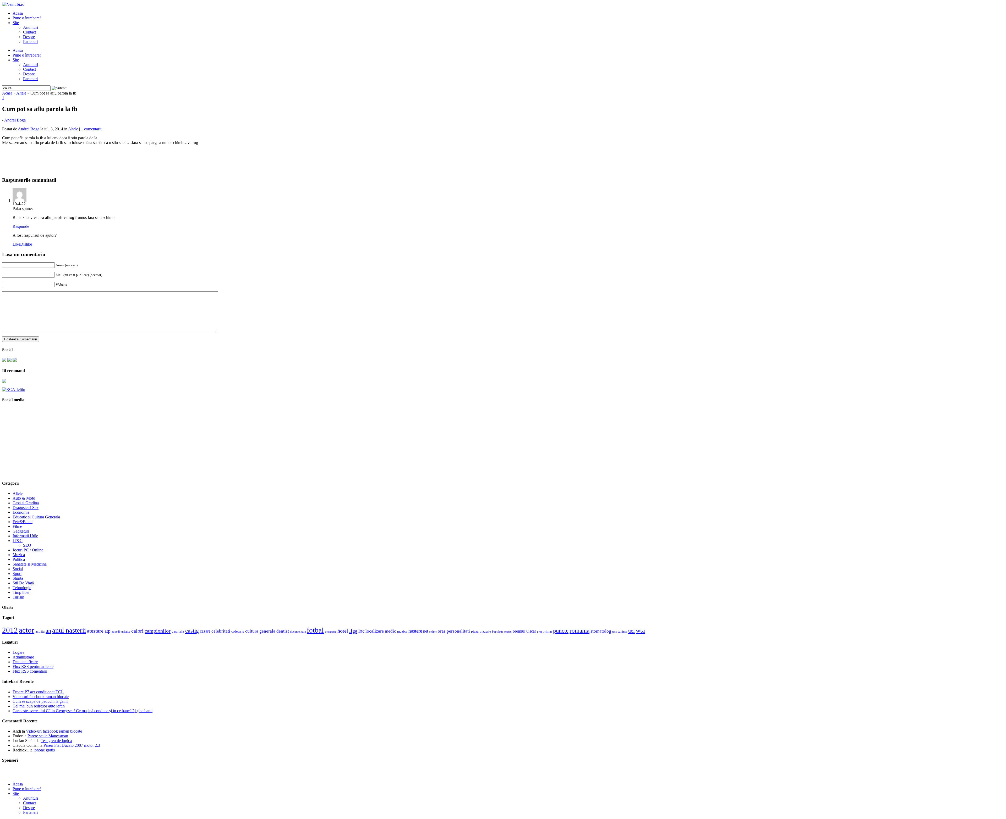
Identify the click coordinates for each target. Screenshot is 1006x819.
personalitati (458, 631)
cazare (205, 631)
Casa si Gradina (26, 503)
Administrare (23, 657)
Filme (17, 526)
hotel (342, 631)
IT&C (18, 540)
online (433, 631)
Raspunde (21, 226)
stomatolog (601, 631)
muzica (402, 631)
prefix (508, 631)
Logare (18, 652)
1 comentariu (91, 129)
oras (442, 631)
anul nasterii (69, 630)
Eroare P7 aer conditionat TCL (38, 692)
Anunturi (30, 27)
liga (353, 631)
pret (539, 631)
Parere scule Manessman (48, 736)
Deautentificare (25, 662)
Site (16, 22)
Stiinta (18, 578)
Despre (29, 37)
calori (137, 631)
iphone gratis (44, 750)
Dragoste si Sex (26, 507)
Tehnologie (22, 587)
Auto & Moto (24, 498)
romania (579, 630)
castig (192, 630)
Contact (29, 32)
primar (547, 631)
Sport (17, 573)
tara (614, 631)
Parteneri (30, 41)
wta (640, 630)
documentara (298, 631)
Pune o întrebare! (27, 18)
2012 (10, 630)
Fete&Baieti (22, 521)
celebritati (220, 631)
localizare (374, 631)
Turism (18, 597)
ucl (631, 631)
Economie (21, 512)
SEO (27, 545)
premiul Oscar (524, 631)
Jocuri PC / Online (28, 550)
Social (18, 569)
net (425, 631)
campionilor (158, 631)
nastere (415, 631)
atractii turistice (121, 631)
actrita (40, 631)
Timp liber (21, 592)
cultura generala (260, 631)
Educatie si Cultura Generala (36, 517)
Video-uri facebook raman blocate (41, 696)
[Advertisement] (503, 157)
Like (16, 244)
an (48, 631)
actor (26, 630)
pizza (475, 631)
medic (390, 631)
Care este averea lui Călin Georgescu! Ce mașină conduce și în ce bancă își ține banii (82, 711)
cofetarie (237, 631)
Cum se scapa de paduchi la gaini (40, 701)
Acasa (18, 13)
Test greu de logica (56, 740)
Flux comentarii (30, 671)
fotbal (315, 630)
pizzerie (485, 631)
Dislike (26, 244)
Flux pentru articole (33, 666)
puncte (560, 630)
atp (108, 631)
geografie (330, 631)
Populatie (497, 631)
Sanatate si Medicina (30, 564)
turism (622, 631)
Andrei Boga (15, 120)
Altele (21, 93)
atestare (95, 631)
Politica (19, 559)
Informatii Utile (25, 536)
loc (361, 631)
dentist (282, 631)
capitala (178, 631)
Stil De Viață (23, 583)
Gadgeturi (21, 531)
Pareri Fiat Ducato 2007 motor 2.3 (71, 745)
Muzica (19, 554)
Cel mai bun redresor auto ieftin (39, 706)
